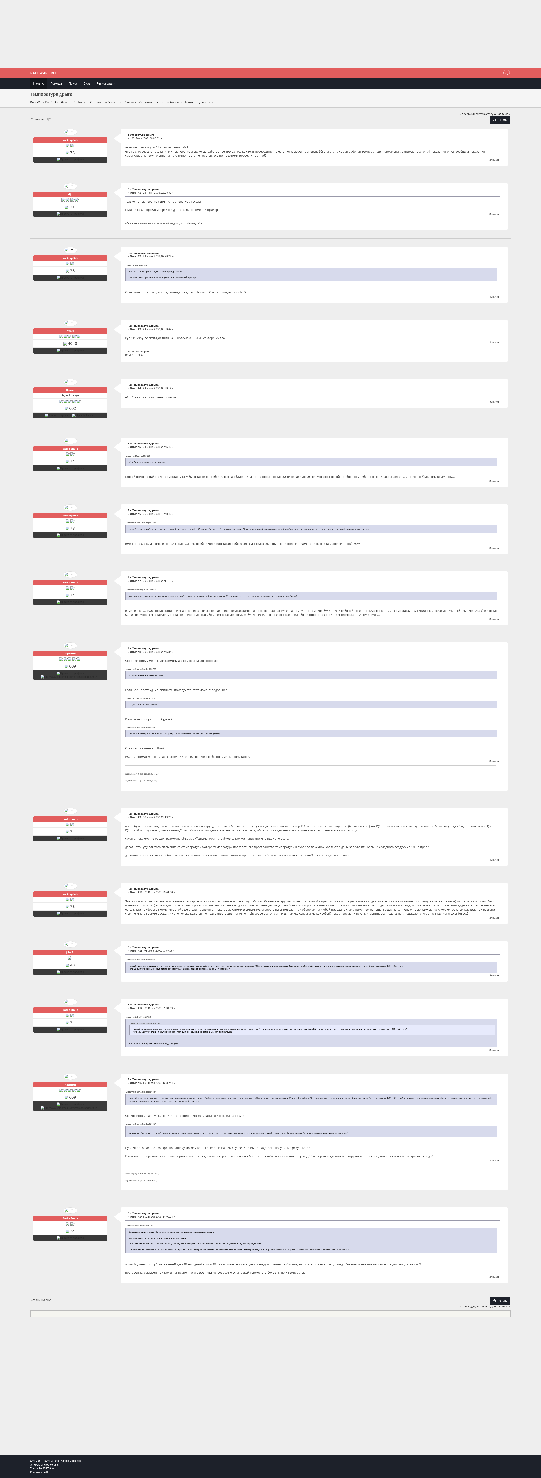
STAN (70, 331)
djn (70, 194)
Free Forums (51, 1464)
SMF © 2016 (52, 1460)
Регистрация (106, 83)
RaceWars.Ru (43, 72)
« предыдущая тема (473, 114)
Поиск (73, 83)
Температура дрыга (141, 134)
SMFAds (35, 1464)
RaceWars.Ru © (39, 1472)
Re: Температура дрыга (143, 189)
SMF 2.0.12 (36, 1460)
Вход (87, 83)
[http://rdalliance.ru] (84, 415)
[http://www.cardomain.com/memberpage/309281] (70, 676)
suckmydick (70, 140)
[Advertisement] (270, 33)
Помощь (56, 83)
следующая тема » (498, 114)
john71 (70, 952)
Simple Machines (71, 1460)
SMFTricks (48, 1468)
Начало (38, 83)
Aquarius (70, 653)
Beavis (70, 390)
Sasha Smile (70, 449)
